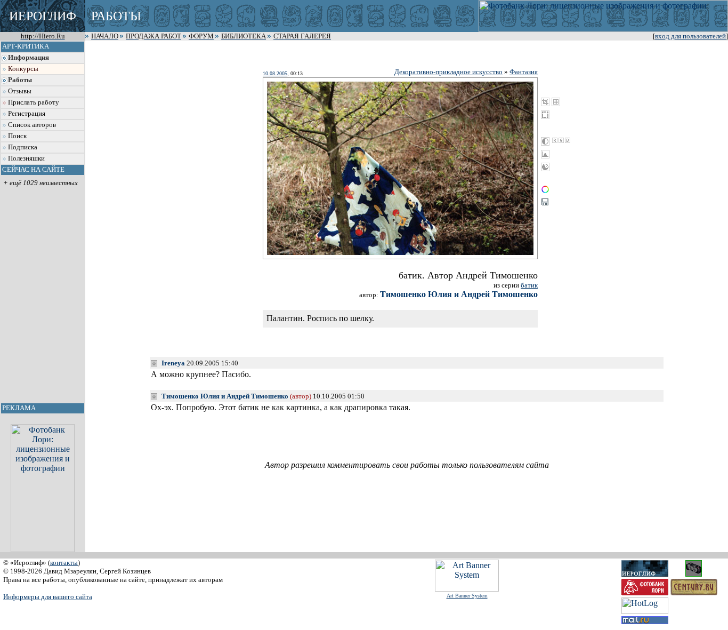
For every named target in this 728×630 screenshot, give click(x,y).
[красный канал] (555, 140)
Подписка (22, 147)
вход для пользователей (690, 36)
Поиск (17, 136)
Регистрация (26, 113)
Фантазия (523, 72)
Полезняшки (26, 158)
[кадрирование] (545, 102)
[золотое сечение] (556, 102)
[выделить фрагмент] (545, 114)
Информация (28, 57)
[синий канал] (567, 140)
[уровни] (545, 154)
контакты (64, 563)
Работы (20, 80)
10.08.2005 (275, 73)
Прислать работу (33, 102)
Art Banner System (467, 596)
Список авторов (32, 125)
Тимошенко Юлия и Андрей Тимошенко (459, 294)
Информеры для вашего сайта (47, 597)
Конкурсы (23, 69)
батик (529, 285)
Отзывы (19, 91)
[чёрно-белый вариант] (545, 141)
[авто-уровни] (545, 167)
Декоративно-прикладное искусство (448, 72)
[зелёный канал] (561, 140)
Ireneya (173, 363)
